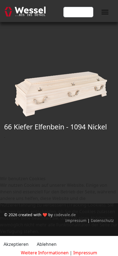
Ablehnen (47, 244)
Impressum (85, 253)
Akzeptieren (16, 244)
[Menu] (105, 12)
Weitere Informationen (45, 253)
